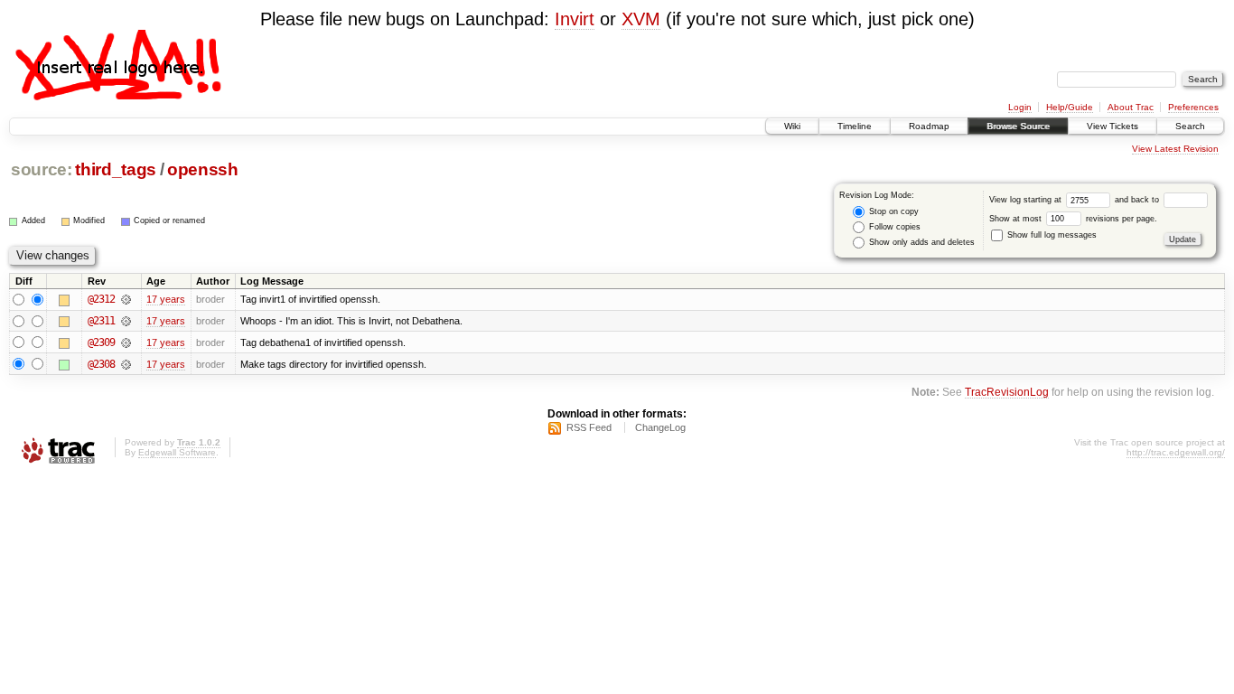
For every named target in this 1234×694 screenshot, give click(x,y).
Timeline (854, 126)
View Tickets (1112, 126)
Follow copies (893, 226)
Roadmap (929, 126)
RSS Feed (589, 427)
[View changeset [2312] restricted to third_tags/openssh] (126, 299)
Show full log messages (1051, 234)
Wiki (792, 126)
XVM (641, 19)
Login (1020, 107)
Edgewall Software (177, 452)
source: (41, 169)
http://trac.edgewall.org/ (1175, 452)
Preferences (1193, 107)
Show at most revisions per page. (1073, 218)
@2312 (101, 299)
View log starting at (1026, 199)
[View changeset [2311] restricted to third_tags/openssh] (126, 320)
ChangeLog (660, 427)
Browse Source (1018, 126)
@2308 (101, 364)
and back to (1138, 199)
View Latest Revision (1175, 149)
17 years (165, 299)
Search (1190, 126)
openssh (202, 169)
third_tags (115, 169)
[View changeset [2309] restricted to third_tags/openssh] (126, 342)
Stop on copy (892, 211)
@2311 (101, 320)
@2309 (101, 342)
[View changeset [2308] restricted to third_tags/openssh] (126, 364)
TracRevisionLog (1007, 392)
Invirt (574, 19)
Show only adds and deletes (920, 242)
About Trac (1131, 107)
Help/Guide (1069, 107)
